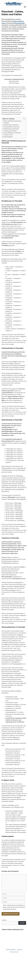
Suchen (4, 920)
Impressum (19, 949)
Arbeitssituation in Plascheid (11, 127)
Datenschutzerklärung (11, 949)
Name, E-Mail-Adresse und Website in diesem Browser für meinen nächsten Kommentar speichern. (14, 907)
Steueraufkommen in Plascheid (12, 133)
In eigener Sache (8, 135)
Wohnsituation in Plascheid (11, 129)
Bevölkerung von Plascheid (11, 125)
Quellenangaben (8, 137)
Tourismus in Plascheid (10, 131)
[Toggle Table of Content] (23, 119)
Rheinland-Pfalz (20, 23)
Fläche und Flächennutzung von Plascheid (12, 122)
